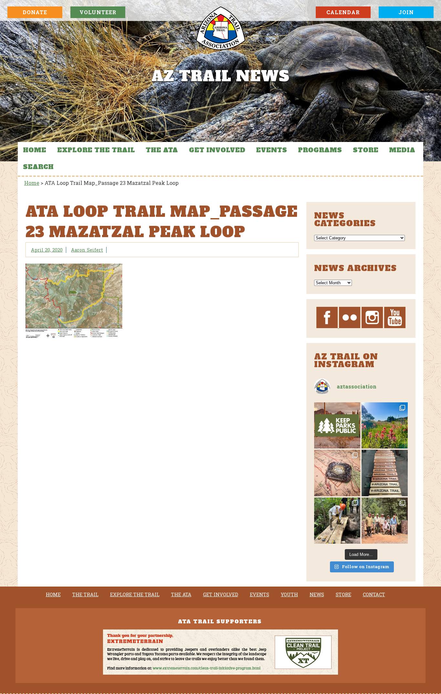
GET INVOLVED (217, 150)
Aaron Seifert (87, 250)
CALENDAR (343, 12)
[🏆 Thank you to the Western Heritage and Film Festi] (337, 473)
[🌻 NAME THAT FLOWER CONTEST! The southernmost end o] (385, 425)
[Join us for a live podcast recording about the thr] (337, 425)
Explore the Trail (96, 150)
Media (402, 150)
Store (365, 150)
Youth (289, 594)
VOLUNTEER (98, 12)
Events (271, 150)
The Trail (85, 594)
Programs (320, 150)
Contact (374, 594)
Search (38, 167)
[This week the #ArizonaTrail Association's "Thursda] (337, 521)
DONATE (35, 12)
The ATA (162, 150)
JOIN (406, 12)
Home (34, 150)
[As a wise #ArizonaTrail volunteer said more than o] (385, 521)
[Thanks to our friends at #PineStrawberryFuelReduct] (385, 473)
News (317, 594)
